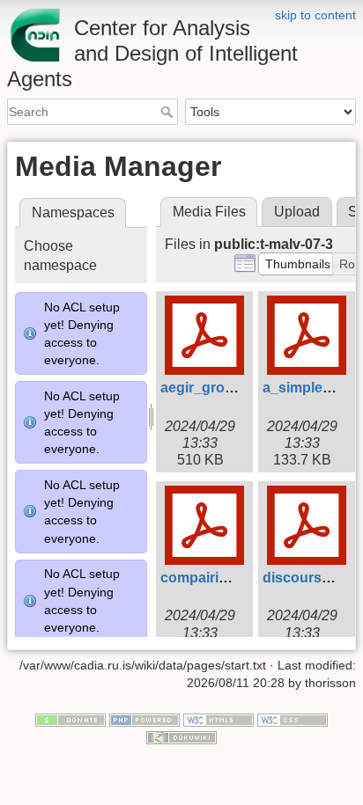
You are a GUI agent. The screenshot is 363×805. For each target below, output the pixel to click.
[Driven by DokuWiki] (181, 736)
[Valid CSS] (292, 720)
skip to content (315, 15)
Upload (297, 211)
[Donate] (70, 720)
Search (168, 112)
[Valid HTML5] (218, 720)
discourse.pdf (309, 577)
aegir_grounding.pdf (229, 387)
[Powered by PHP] (144, 720)
